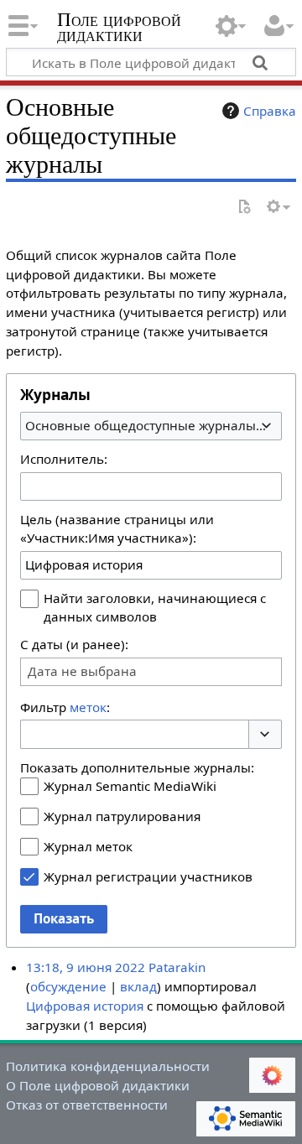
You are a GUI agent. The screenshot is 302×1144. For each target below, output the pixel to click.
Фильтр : (65, 707)
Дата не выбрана (82, 671)
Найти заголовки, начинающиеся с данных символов (155, 607)
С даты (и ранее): (74, 644)
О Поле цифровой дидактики (98, 1085)
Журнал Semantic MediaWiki (130, 785)
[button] (265, 734)
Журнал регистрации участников (148, 876)
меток (88, 707)
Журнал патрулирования (122, 816)
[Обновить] (244, 207)
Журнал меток (88, 846)
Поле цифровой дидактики (119, 29)
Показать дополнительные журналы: (137, 767)
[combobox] (151, 426)
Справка (269, 110)
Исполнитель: (63, 458)
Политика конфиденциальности (108, 1066)
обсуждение (68, 986)
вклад (138, 986)
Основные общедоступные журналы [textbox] (140, 425)
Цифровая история (84, 1005)
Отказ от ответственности (87, 1104)
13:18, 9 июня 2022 (85, 967)
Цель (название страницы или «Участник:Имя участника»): (117, 528)
